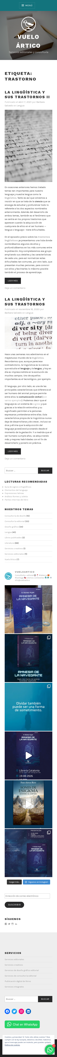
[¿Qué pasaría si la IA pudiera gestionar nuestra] (28, 609)
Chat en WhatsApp (25, 1024)
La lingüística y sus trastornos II (27, 94)
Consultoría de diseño (15, 516)
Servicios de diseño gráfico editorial (22, 970)
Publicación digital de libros (18, 981)
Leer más (13, 280)
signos (37, 404)
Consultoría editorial (15, 521)
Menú (28, 5)
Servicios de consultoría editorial (20, 976)
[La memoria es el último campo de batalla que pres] (28, 853)
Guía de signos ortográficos (18, 487)
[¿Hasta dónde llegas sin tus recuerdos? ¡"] (28, 755)
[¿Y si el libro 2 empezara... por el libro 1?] (28, 804)
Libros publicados (13, 537)
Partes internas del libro (16, 500)
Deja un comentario (15, 288)
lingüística (10, 197)
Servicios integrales (14, 987)
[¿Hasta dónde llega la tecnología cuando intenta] (28, 658)
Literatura (9, 543)
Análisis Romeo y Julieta (16, 496)
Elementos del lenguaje (16, 490)
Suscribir (14, 904)
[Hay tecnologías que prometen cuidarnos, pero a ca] (28, 707)
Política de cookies (12, 1045)
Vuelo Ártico (10, 559)
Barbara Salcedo (13, 312)
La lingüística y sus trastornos (25, 301)
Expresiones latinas (14, 493)
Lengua (20, 105)
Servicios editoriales (14, 554)
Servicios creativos (14, 548)
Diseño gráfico (12, 527)
